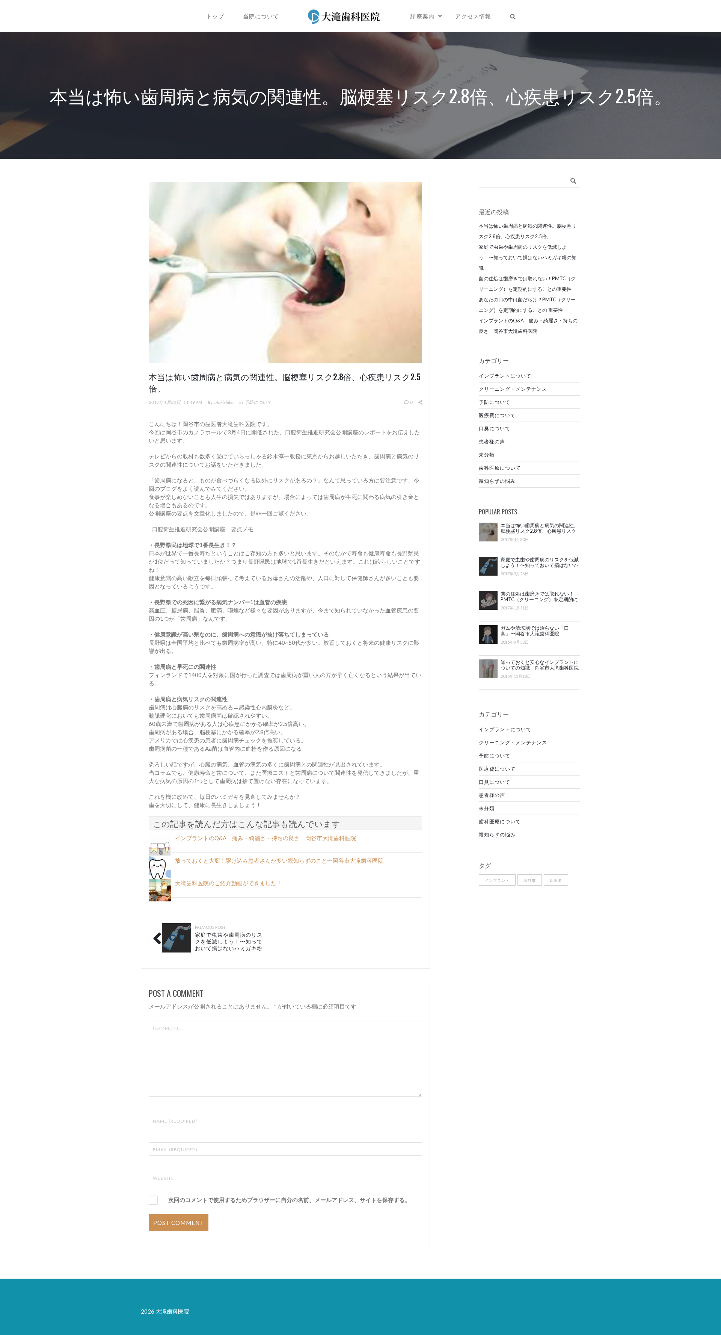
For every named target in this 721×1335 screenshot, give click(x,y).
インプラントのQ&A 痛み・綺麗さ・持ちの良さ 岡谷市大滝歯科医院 (265, 838)
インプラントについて (505, 376)
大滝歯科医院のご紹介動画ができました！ (228, 883)
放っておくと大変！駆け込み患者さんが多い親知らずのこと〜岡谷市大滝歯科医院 (279, 860)
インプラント (497, 880)
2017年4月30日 (165, 402)
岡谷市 (529, 880)
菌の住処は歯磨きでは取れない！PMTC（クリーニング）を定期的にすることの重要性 (539, 596)
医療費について (497, 415)
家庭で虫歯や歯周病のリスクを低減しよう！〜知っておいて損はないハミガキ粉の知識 (228, 944)
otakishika (224, 402)
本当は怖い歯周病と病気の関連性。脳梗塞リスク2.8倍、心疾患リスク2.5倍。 (540, 528)
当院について (261, 16)
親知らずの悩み (497, 481)
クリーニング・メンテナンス (513, 389)
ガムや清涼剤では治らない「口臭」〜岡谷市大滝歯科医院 (535, 631)
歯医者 (556, 880)
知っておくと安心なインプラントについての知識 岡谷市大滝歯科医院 (540, 665)
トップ (215, 16)
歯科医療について (500, 468)
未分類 (487, 455)
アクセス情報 (473, 16)
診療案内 (422, 16)
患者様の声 (492, 441)
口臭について (494, 428)
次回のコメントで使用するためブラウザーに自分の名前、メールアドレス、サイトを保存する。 (289, 1199)
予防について (258, 402)
